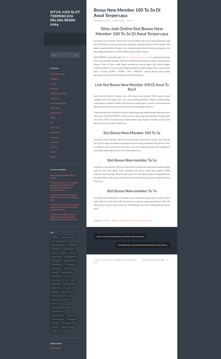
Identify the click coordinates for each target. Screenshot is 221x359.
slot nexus (54, 147)
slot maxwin (54, 142)
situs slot (66, 276)
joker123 (54, 253)
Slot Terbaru (55, 323)
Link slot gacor (56, 261)
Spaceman (54, 327)
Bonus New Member (57, 74)
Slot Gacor (54, 303)
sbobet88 (54, 272)
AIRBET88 (54, 237)
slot (51, 123)
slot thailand (67, 323)
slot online (70, 315)
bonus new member (68, 237)
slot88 (52, 152)
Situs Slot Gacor (56, 280)
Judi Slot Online (56, 257)
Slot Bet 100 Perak (69, 284)
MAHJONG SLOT (57, 264)
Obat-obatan (55, 108)
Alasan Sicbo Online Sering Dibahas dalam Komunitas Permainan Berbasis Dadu (64, 197)
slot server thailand (57, 319)
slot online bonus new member (140, 220)
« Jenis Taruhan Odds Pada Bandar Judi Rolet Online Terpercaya (120, 236)
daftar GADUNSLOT (58, 245)
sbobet (52, 118)
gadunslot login (69, 249)
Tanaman (53, 157)
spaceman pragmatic (68, 327)
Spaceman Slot (56, 331)
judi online (72, 253)
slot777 (73, 280)
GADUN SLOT (56, 249)
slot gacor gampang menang (60, 307)
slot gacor (54, 137)
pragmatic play (56, 268)
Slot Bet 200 (55, 288)
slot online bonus (122, 220)
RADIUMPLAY (55, 113)
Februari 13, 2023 (102, 21)
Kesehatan (54, 79)
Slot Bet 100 (55, 284)
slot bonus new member (59, 296)
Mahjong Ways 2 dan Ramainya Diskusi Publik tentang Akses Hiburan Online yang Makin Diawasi (65, 207)
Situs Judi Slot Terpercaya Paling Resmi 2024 (65, 18)
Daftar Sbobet (55, 348)
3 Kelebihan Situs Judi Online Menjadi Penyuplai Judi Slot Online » (143, 245)
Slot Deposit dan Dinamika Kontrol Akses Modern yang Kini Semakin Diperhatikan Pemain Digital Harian (63, 216)
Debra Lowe (118, 21)
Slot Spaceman (72, 319)
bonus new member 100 (59, 241)
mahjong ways (71, 264)
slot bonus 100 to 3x (68, 292)
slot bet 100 (54, 132)
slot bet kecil (67, 288)
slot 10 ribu (54, 128)
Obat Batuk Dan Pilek (58, 93)
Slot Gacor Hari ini (57, 311)
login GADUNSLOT (70, 261)
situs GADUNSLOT (67, 272)
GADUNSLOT (72, 245)
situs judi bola (55, 276)
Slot (66, 280)
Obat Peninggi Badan (58, 103)
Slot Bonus (54, 292)
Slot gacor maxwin (57, 315)
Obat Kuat (54, 98)
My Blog (53, 84)
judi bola (63, 253)
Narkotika (54, 88)
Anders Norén (157, 260)
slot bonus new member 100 (60, 300)
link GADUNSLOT (70, 257)
